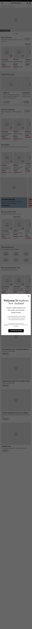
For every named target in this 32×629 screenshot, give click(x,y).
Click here (6, 324)
